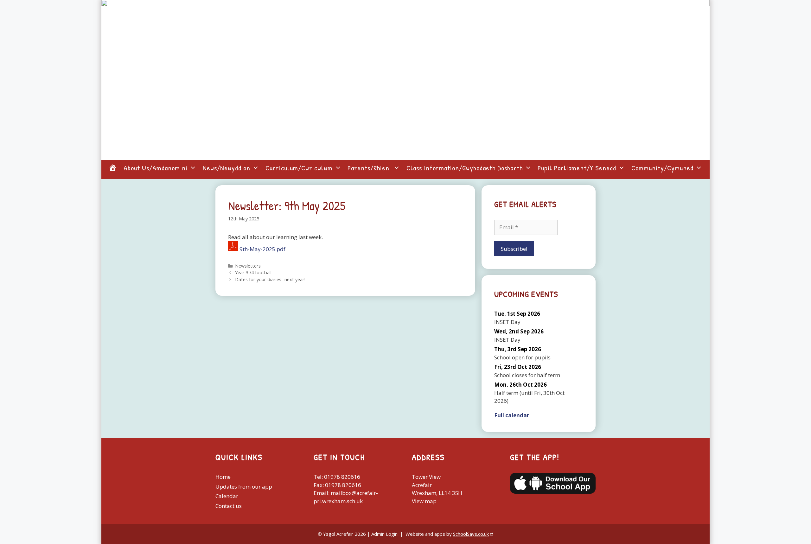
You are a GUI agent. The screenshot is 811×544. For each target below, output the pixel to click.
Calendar (226, 496)
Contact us (228, 505)
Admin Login (384, 534)
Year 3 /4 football (253, 272)
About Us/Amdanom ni (156, 168)
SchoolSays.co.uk (471, 534)
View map (424, 501)
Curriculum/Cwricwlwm (299, 168)
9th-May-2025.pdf (262, 249)
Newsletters (248, 266)
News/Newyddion (226, 168)
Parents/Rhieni (369, 168)
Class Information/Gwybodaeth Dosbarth (464, 168)
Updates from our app (243, 486)
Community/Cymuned (662, 168)
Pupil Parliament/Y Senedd (577, 168)
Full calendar (511, 415)
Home (223, 476)
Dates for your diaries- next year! (270, 279)
